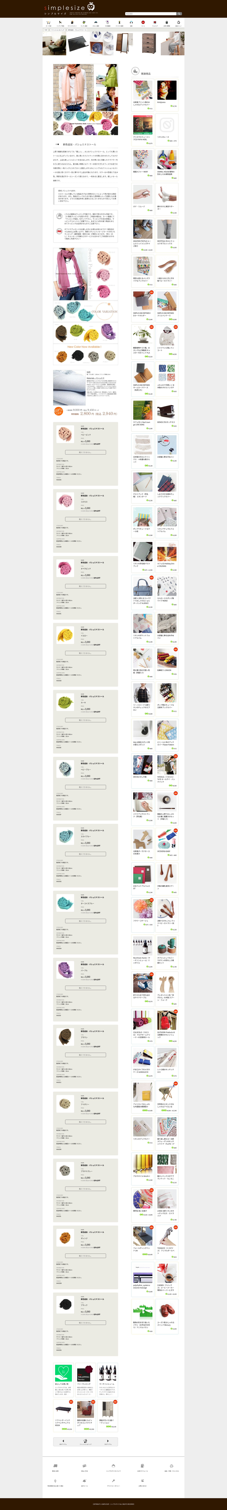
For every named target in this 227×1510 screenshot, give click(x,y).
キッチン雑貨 (84, 26)
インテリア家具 (60, 26)
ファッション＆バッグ (86, 1444)
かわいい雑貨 (96, 26)
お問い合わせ (142, 1486)
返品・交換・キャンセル (172, 1471)
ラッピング (155, 26)
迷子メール (84, 1486)
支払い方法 (84, 1471)
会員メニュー (178, 26)
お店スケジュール (142, 1471)
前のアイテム (63, 1444)
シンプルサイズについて (113, 1471)
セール (143, 26)
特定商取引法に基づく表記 (55, 1486)
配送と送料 (55, 1471)
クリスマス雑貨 (119, 26)
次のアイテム (108, 1444)
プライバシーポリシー (113, 1486)
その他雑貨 (107, 26)
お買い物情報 (167, 26)
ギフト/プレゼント (72, 26)
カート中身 (48, 26)
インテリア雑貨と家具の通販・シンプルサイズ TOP (113, 9)
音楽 (131, 26)
